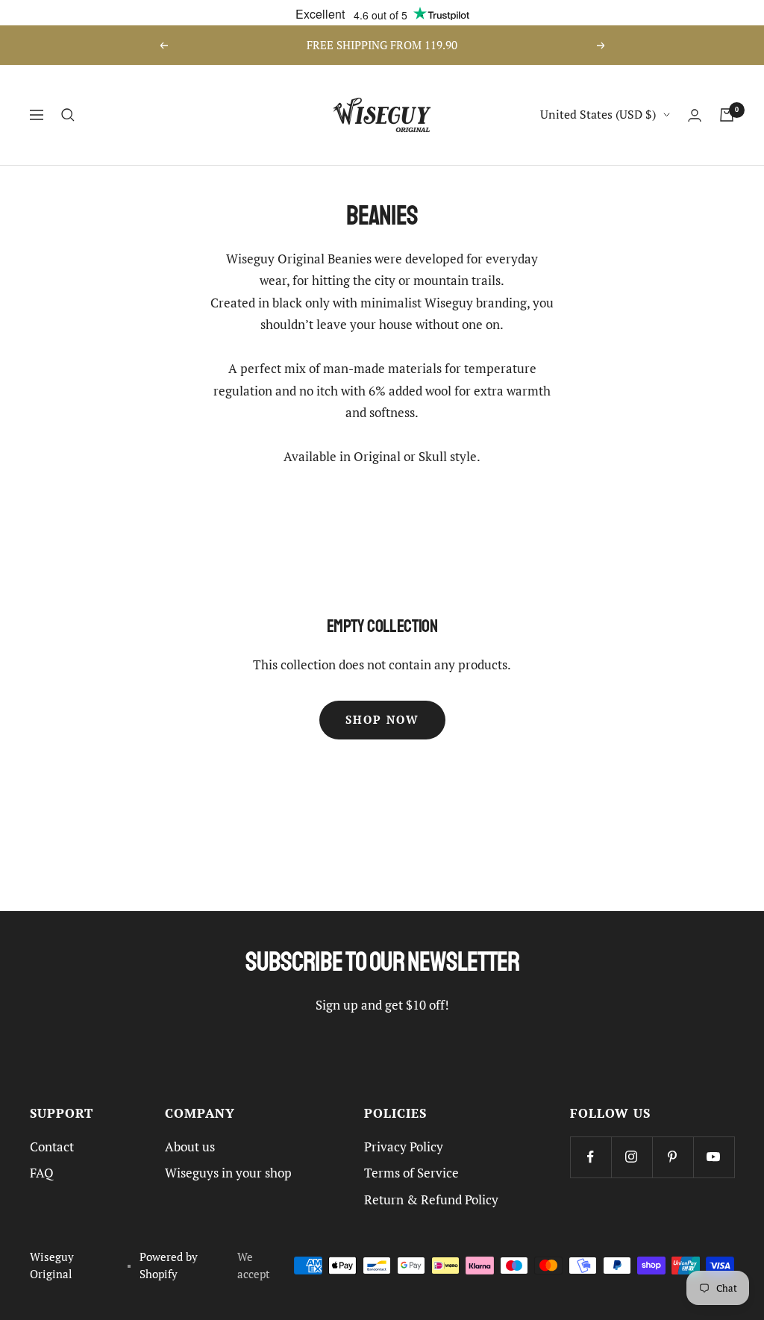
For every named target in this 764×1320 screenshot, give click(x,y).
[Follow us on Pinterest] (672, 1156)
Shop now (382, 720)
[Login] (694, 115)
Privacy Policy (403, 1147)
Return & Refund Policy (431, 1200)
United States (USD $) (598, 114)
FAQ (42, 1173)
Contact (52, 1147)
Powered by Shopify (169, 1265)
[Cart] (726, 115)
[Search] (68, 115)
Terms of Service (411, 1173)
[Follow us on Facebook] (590, 1156)
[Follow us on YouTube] (713, 1156)
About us (190, 1147)
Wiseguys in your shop (228, 1173)
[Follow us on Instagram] (631, 1156)
